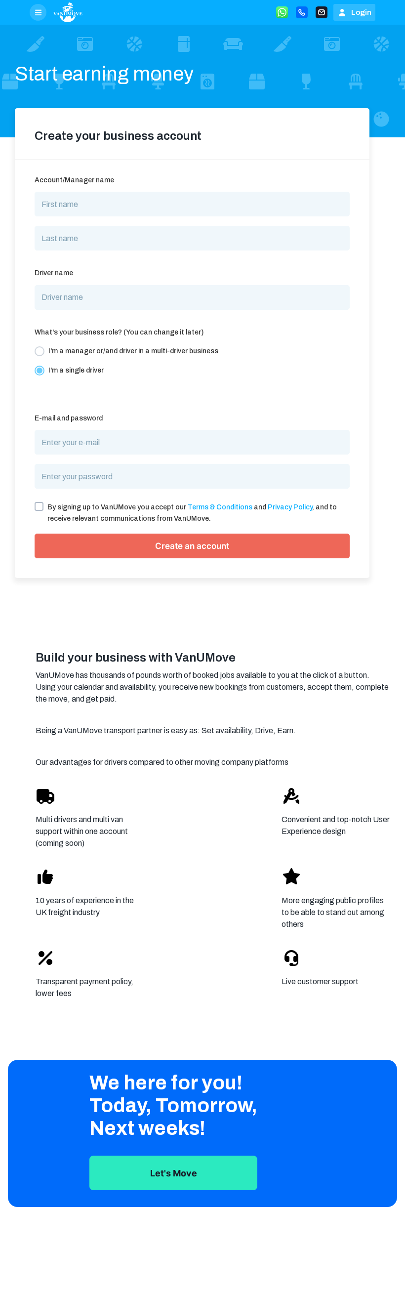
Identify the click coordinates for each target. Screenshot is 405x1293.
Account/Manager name (74, 180)
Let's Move (173, 1173)
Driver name (54, 273)
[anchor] (67, 12)
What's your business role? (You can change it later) (119, 332)
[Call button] (302, 12)
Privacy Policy (290, 507)
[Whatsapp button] (282, 12)
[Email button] (321, 12)
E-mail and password (69, 418)
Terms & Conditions (220, 507)
